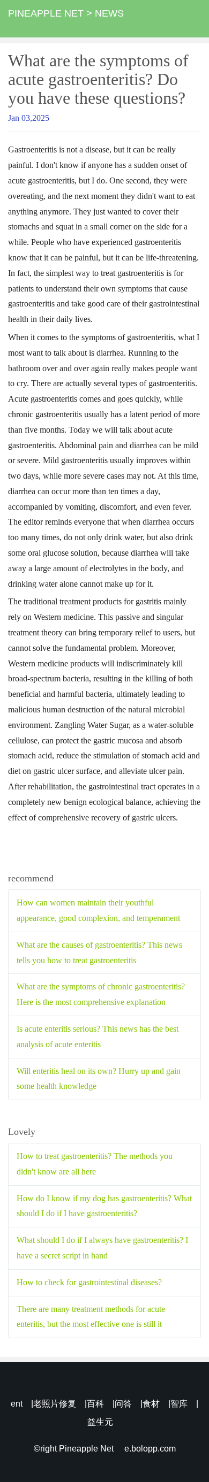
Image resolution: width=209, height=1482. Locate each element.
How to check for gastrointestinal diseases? (89, 1282)
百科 (95, 1403)
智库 (179, 1403)
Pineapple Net (46, 13)
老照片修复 (54, 1403)
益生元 (100, 1421)
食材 (151, 1403)
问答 (123, 1403)
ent (17, 1403)
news (109, 13)
